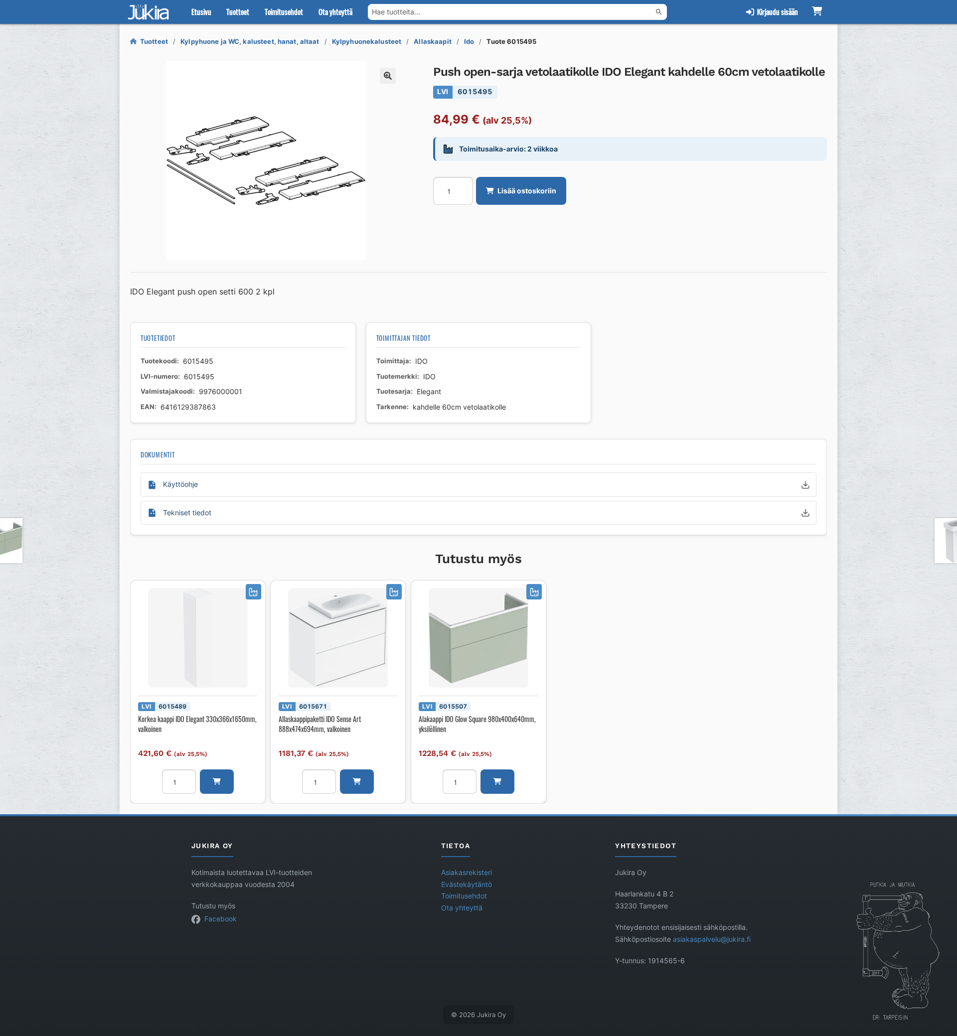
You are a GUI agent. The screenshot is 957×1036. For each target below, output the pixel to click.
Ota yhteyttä (335, 11)
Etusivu (201, 11)
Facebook (220, 919)
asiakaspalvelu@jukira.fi (712, 939)
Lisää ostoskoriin (526, 191)
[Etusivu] (150, 12)
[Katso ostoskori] (816, 12)
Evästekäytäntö (466, 884)
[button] (388, 76)
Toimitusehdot (284, 11)
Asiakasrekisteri (466, 873)
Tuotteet (237, 11)
